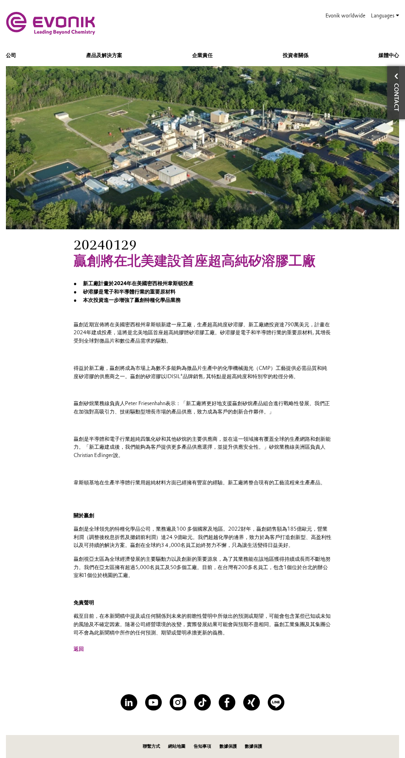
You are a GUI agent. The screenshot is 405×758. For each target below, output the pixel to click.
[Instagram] (178, 702)
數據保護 (228, 746)
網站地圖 (176, 746)
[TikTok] (202, 702)
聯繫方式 (151, 746)
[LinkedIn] (129, 702)
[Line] (276, 702)
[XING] (251, 702)
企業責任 (202, 55)
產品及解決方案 (104, 55)
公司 (11, 55)
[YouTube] (153, 702)
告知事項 (202, 746)
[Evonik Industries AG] (50, 23)
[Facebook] (227, 702)
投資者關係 (295, 55)
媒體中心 (389, 55)
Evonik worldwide (345, 16)
